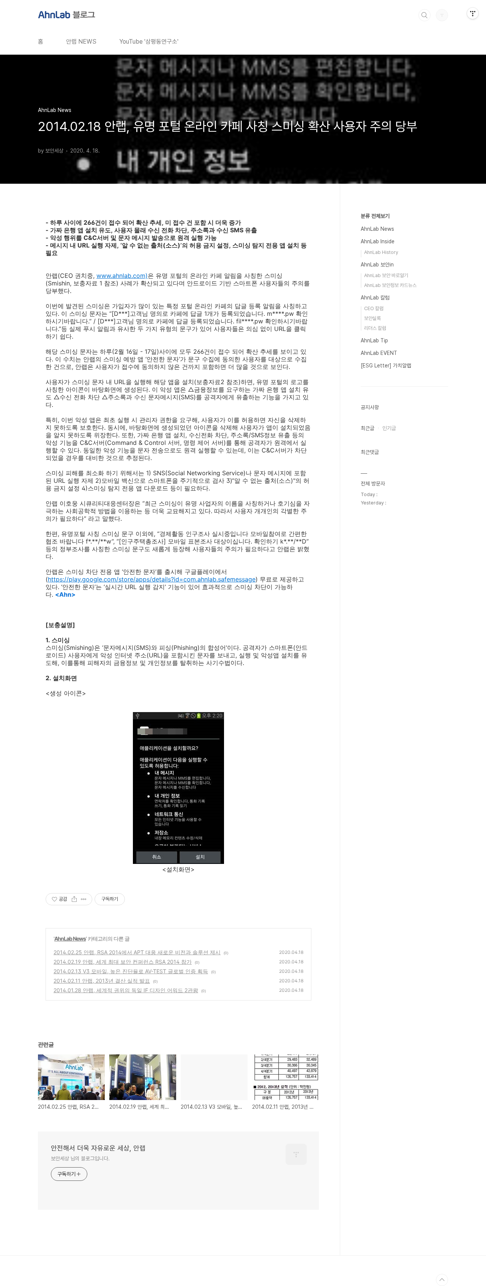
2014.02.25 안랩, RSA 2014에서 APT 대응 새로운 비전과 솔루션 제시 (137, 952)
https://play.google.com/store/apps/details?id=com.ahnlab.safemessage (152, 579)
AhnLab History (381, 252)
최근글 (367, 428)
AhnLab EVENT (379, 353)
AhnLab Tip (374, 340)
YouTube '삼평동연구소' (148, 41)
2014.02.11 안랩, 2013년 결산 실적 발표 (102, 980)
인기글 (389, 428)
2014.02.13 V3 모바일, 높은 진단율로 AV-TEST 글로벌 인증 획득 (131, 971)
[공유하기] (74, 899)
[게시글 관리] (83, 899)
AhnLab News (70, 938)
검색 (424, 15)
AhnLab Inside (377, 241)
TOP (442, 1280)
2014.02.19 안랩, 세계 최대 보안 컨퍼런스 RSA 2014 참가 (123, 961)
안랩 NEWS (81, 41)
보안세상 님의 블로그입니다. (80, 1158)
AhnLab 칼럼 (375, 298)
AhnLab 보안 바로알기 (386, 275)
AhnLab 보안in (377, 265)
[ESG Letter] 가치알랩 (386, 365)
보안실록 (372, 318)
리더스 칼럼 (375, 328)
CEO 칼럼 (373, 308)
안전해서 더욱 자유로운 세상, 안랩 (98, 1148)
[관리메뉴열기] (472, 13)
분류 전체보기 (375, 216)
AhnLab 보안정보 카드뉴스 (390, 285)
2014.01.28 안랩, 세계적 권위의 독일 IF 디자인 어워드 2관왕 (126, 990)
